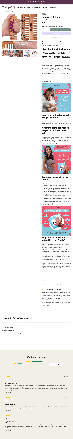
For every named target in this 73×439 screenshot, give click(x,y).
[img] (7, 376)
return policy (55, 43)
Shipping (43, 24)
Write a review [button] (56, 364)
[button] (24, 2)
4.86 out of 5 (19, 363)
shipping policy (57, 41)
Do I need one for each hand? (8, 330)
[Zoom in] (20, 31)
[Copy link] (61, 285)
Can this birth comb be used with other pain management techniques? (17, 320)
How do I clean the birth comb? (8, 324)
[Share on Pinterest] (52, 285)
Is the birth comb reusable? (7, 327)
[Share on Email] (58, 285)
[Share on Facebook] (46, 285)
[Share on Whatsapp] (55, 285)
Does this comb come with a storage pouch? (11, 333)
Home (3, 11)
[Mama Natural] (8, 7)
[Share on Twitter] (49, 285)
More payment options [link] (56, 37)
